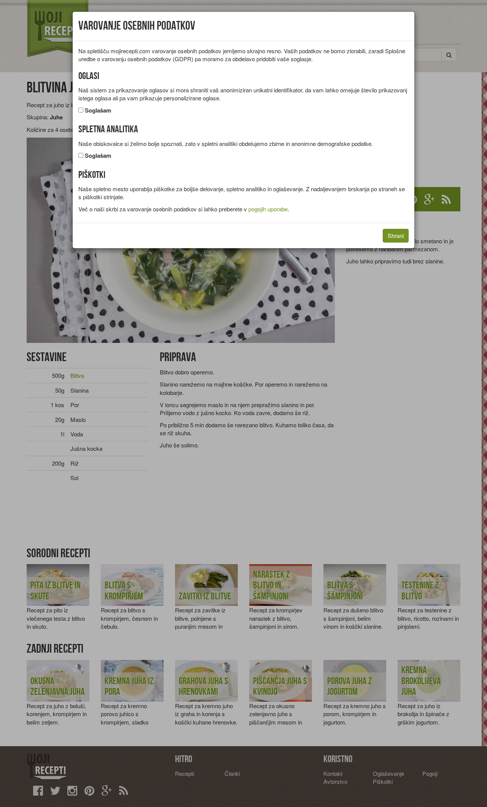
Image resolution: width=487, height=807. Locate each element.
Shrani (396, 235)
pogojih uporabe (268, 209)
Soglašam (98, 110)
